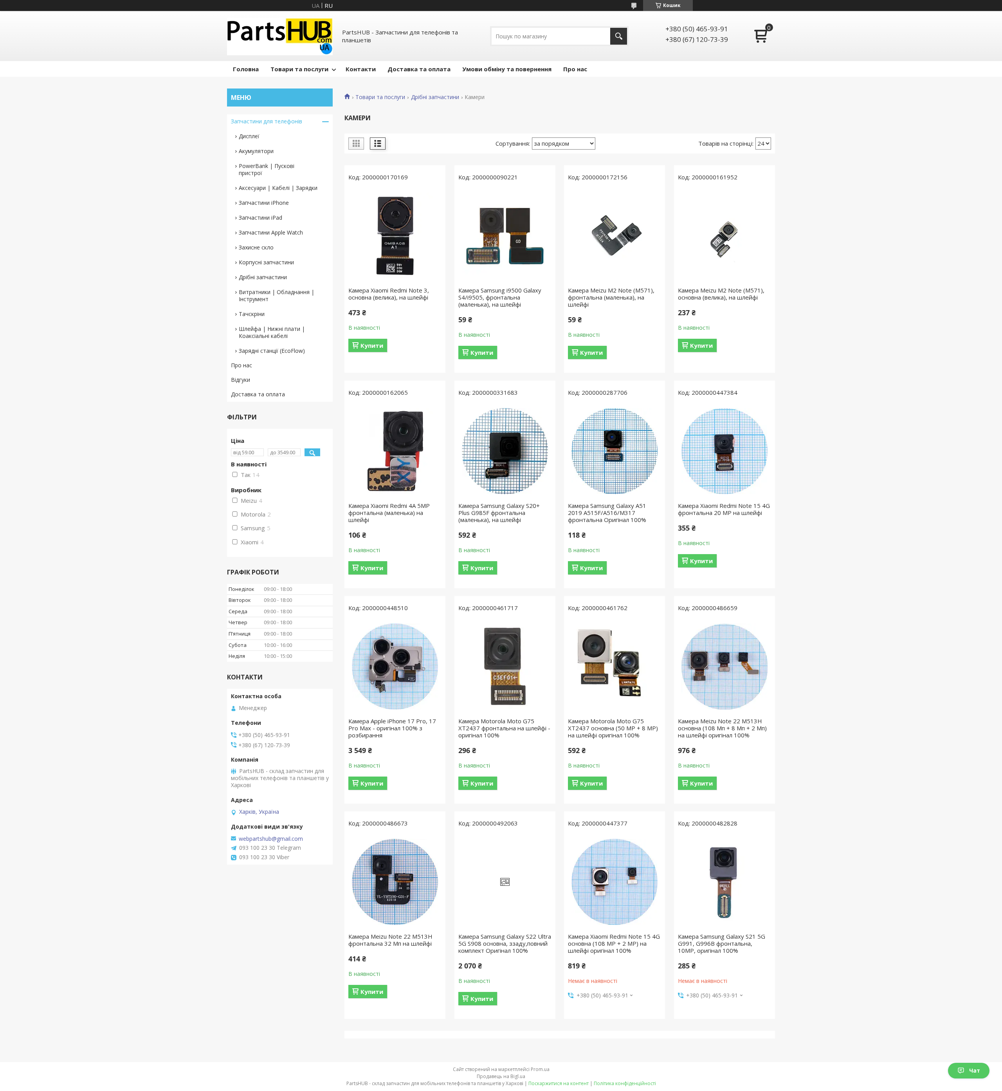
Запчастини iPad (260, 217)
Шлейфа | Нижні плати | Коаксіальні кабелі (272, 332)
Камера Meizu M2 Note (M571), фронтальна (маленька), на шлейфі (611, 297)
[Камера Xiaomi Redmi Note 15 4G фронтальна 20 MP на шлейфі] (724, 451)
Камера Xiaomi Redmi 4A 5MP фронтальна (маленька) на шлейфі (389, 512)
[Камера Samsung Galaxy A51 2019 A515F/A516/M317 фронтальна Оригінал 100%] (614, 451)
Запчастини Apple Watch (271, 232)
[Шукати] (618, 36)
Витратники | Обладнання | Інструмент (276, 295)
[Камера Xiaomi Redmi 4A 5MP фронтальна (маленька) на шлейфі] (395, 451)
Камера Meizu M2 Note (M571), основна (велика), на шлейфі (721, 294)
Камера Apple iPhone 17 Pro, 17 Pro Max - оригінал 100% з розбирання (392, 728)
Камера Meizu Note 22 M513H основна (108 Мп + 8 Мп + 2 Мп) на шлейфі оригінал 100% (722, 728)
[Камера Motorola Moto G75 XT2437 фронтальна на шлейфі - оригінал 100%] (504, 666)
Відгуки (240, 379)
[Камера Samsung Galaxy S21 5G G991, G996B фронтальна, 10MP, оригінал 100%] (724, 882)
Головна (246, 69)
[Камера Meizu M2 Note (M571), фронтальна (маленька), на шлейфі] (614, 236)
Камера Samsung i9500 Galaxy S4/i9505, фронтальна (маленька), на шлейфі (499, 297)
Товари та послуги (299, 69)
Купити (371, 345)
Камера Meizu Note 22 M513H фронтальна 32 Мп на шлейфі (390, 940)
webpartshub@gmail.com (271, 838)
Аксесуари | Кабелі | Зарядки (278, 187)
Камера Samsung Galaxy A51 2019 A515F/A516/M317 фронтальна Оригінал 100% (607, 512)
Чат (974, 1070)
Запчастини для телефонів (266, 121)
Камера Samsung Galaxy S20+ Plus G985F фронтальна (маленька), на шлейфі (499, 512)
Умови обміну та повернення (506, 69)
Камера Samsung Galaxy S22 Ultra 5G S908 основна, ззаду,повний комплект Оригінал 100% (504, 943)
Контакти (361, 69)
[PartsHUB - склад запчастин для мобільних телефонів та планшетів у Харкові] (280, 36)
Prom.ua (540, 1069)
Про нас (575, 69)
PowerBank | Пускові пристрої (266, 169)
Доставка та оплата (419, 69)
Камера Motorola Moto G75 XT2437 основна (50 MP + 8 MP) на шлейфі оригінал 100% (613, 728)
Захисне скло (256, 247)
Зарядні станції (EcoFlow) (272, 350)
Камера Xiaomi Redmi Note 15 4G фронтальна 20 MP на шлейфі (724, 509)
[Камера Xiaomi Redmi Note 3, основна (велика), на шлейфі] (395, 236)
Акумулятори (256, 151)
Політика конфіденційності (625, 1083)
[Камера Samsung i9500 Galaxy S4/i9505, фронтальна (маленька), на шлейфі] (504, 236)
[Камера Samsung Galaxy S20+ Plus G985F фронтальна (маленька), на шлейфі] (504, 451)
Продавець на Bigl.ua (501, 1076)
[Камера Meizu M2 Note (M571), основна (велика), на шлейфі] (724, 236)
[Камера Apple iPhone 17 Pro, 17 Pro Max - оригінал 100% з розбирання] (395, 666)
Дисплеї (249, 136)
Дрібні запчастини (435, 97)
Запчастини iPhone (264, 202)
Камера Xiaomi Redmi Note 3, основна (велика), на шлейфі (388, 294)
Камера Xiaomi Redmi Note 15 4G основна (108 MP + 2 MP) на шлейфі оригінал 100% (614, 943)
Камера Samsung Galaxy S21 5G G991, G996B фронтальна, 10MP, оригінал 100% (721, 943)
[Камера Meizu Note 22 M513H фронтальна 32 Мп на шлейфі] (395, 882)
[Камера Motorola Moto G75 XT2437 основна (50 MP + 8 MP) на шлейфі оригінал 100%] (614, 666)
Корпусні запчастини (266, 262)
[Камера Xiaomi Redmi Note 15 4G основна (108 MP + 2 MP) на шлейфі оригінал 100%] (614, 882)
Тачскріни (252, 314)
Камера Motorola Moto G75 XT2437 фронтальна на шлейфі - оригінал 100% (504, 728)
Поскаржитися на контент (558, 1083)
